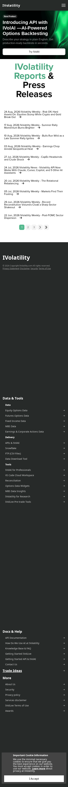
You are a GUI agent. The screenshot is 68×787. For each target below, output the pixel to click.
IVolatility (11, 5)
